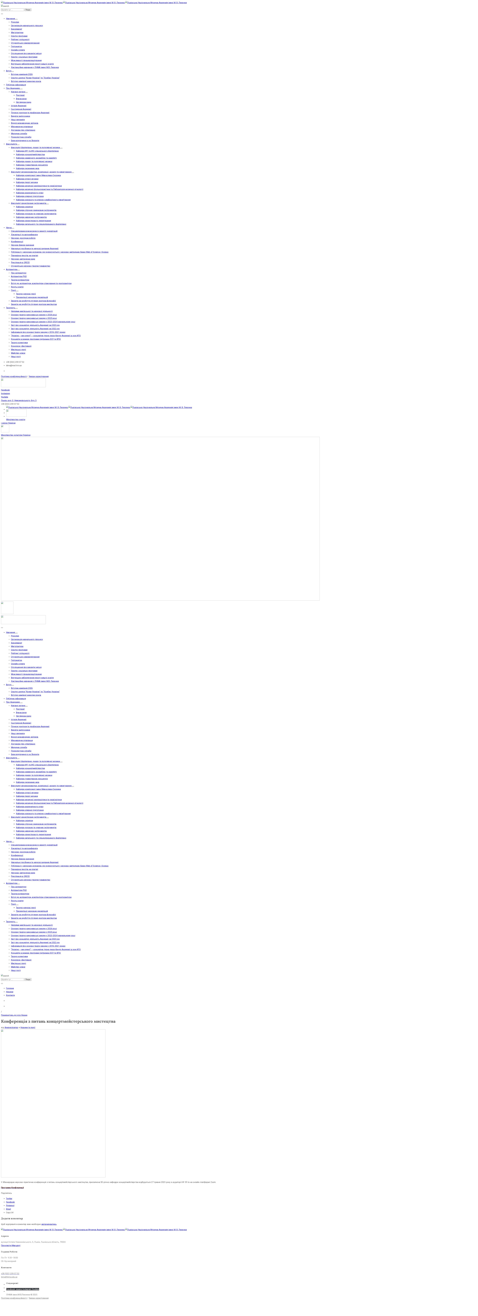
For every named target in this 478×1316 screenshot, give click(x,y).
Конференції (17, 241)
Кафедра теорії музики (27, 182)
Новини (9, 992)
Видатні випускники (20, 116)
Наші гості (16, 356)
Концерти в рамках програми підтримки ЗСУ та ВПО (36, 339)
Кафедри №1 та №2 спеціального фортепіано (37, 151)
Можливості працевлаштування (26, 60)
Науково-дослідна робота (23, 238)
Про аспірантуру (18, 273)
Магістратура (17, 32)
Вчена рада (21, 99)
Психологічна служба (21, 137)
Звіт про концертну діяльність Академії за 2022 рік (35, 329)
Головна (10, 988)
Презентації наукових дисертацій (32, 297)
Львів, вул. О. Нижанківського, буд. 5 (18, 400)
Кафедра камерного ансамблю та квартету (36, 158)
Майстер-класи (18, 353)
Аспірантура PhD (19, 276)
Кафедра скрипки (24, 207)
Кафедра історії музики (27, 179)
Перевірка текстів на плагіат (24, 255)
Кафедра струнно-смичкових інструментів (36, 210)
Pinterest (10, 1205)
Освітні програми (19, 36)
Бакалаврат (16, 29)
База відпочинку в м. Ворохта (25, 140)
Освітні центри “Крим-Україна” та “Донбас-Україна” (35, 78)
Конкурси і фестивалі (21, 346)
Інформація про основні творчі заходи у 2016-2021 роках (38, 332)
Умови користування (39, 376)
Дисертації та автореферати (24, 234)
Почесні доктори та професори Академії (30, 112)
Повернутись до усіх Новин (14, 1015)
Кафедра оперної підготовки (30, 196)
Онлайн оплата (18, 50)
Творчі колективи (19, 342)
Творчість (11, 308)
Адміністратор (11, 1027)
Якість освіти (17, 287)
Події (13, 290)
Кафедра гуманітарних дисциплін (32, 165)
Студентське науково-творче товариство (30, 266)
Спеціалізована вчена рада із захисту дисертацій (34, 231)
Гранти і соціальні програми (24, 57)
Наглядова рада (23, 102)
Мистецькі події (18, 349)
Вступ (9, 71)
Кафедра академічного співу (29, 193)
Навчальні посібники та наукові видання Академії (35, 248)
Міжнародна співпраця (22, 126)
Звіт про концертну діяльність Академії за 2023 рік (35, 325)
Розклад (15, 22)
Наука (9, 227)
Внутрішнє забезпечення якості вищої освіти (32, 64)
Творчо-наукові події (26, 294)
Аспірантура (12, 269)
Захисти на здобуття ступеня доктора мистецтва (34, 304)
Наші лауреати (18, 119)
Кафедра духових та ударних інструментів (36, 214)
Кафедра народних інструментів (31, 217)
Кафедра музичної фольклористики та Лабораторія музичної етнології (49, 189)
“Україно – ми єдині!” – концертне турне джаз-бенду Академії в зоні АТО (46, 335)
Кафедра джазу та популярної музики (34, 161)
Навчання (11, 18)
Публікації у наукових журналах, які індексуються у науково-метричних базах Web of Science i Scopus (60, 252)
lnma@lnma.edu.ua (9, 1277)
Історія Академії (18, 106)
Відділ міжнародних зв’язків (24, 123)
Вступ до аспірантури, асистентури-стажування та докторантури (41, 283)
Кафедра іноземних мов (27, 168)
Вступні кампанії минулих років (26, 81)
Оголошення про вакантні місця (26, 53)
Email (8, 1209)
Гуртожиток (16, 46)
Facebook (10, 1202)
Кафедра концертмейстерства (30, 154)
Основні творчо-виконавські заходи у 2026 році (34, 315)
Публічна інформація (16, 85)
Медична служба (19, 133)
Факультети (11, 144)
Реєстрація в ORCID (20, 262)
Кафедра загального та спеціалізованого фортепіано (41, 224)
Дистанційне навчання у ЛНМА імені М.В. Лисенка (35, 67)
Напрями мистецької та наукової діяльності (32, 311)
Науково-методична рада (23, 259)
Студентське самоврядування (25, 43)
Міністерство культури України (15, 435)
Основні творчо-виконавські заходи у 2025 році (34, 318)
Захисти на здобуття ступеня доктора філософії (33, 301)
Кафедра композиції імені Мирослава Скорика (38, 175)
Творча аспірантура (20, 280)
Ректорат (20, 95)
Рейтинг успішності (20, 39)
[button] (10, 1245)
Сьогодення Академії (21, 109)
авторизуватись (49, 1224)
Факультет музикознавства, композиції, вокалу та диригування (41, 172)
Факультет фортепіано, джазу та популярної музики (35, 147)
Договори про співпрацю (23, 130)
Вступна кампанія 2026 (22, 74)
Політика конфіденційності (14, 376)
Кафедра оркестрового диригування (33, 220)
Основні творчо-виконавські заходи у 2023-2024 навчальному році (43, 322)
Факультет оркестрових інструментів (29, 203)
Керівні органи (18, 92)
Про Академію (13, 88)
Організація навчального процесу (27, 25)
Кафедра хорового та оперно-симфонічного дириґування (43, 200)
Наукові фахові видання (22, 245)
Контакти (10, 995)
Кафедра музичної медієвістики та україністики (39, 186)
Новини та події (27, 1027)
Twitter (9, 1198)
